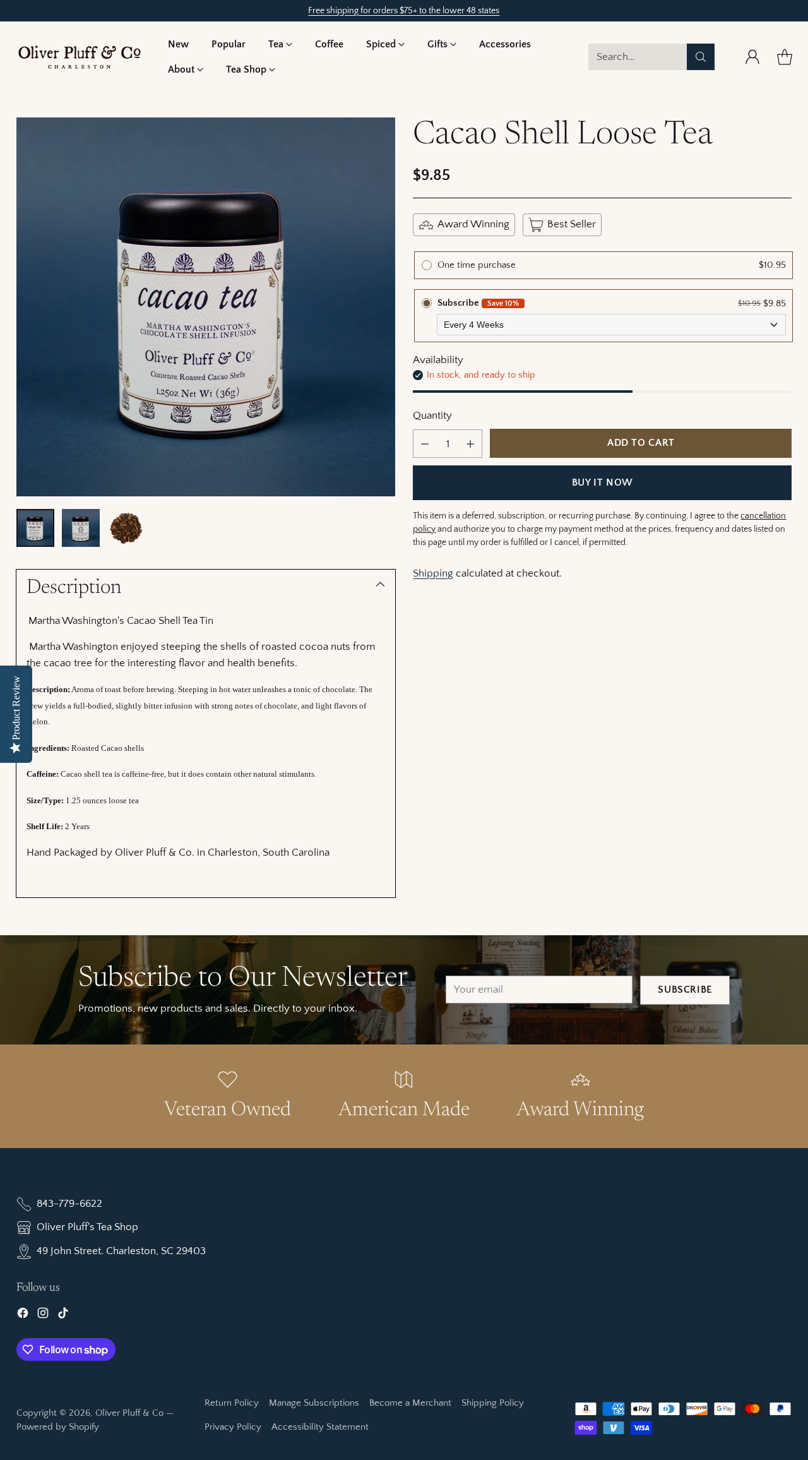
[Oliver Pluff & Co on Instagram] (42, 1315)
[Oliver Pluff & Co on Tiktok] (63, 1315)
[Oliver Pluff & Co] (79, 57)
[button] (280, 44)
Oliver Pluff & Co (129, 1413)
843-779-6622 (69, 1203)
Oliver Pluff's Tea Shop (87, 1227)
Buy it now (602, 482)
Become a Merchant (410, 1402)
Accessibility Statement (320, 1426)
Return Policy (232, 1402)
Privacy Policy (233, 1426)
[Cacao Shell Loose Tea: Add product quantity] (470, 443)
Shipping (433, 573)
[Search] (701, 57)
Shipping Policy (492, 1402)
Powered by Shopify (57, 1426)
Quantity (432, 415)
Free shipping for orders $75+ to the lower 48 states (403, 11)
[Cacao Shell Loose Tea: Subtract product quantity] (424, 443)
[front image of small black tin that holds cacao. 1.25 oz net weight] (205, 306)
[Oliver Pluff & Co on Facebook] (22, 1315)
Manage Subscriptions (314, 1402)
